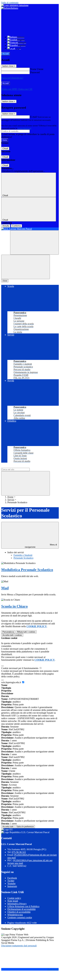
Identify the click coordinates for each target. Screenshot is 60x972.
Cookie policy (14, 898)
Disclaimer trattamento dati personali (19, 945)
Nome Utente (36, 69)
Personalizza (8, 632)
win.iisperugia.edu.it (11, 682)
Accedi (5, 54)
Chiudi (5, 148)
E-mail (33, 117)
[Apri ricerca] (34, 242)
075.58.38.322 (19, 852)
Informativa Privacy (17, 903)
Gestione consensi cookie (19, 917)
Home (10, 497)
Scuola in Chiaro (14, 606)
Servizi (10, 499)
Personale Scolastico (23, 558)
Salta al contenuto (9, 2)
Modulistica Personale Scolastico (27, 570)
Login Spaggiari (24, 128)
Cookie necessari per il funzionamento (20, 668)
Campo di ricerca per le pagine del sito (19, 466)
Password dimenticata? (12, 78)
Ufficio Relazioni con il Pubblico (23, 906)
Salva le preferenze (25, 826)
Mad (5, 588)
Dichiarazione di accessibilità (21, 909)
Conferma (16, 226)
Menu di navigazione (41, 546)
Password (35, 72)
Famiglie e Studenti (23, 555)
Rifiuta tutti (26, 632)
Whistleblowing (15, 914)
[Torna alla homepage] (30, 228)
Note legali (12, 901)
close (4, 281)
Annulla (5, 226)
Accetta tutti (12, 635)
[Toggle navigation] (25, 267)
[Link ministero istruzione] (14, 5)
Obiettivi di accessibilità (18, 912)
